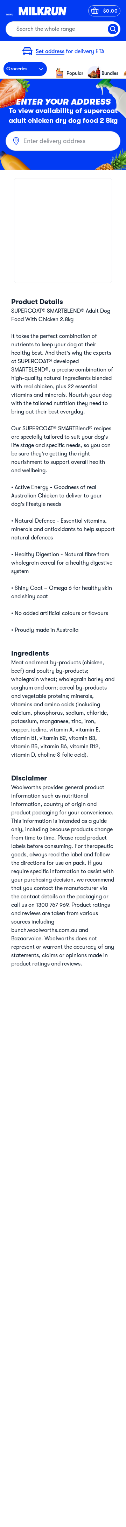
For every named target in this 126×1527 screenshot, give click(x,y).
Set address (50, 51)
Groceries (16, 68)
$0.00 (110, 11)
